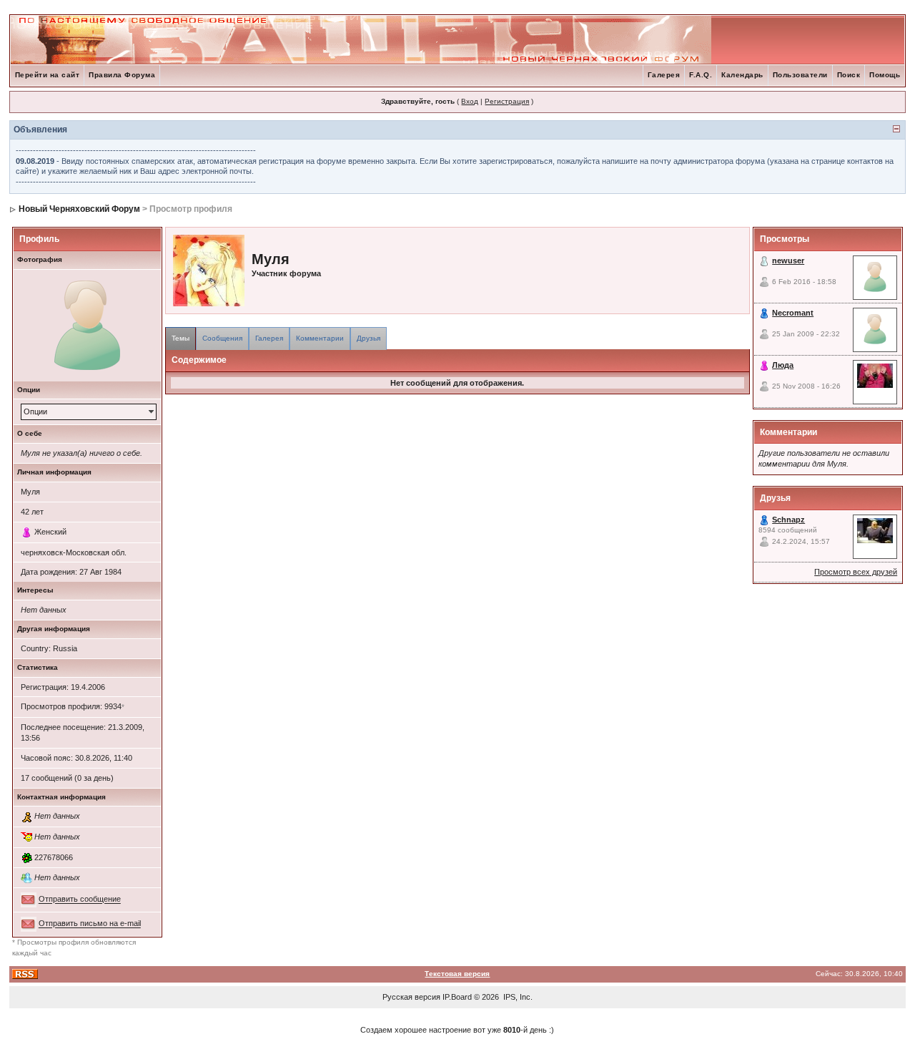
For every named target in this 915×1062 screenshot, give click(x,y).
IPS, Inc (516, 997)
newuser (788, 260)
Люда (782, 365)
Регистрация (507, 101)
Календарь (742, 75)
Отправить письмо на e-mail (90, 924)
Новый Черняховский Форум (79, 209)
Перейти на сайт (47, 75)
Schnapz (788, 519)
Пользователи (800, 75)
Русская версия (411, 997)
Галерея (664, 75)
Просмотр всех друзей (855, 571)
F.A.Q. (700, 75)
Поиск (849, 75)
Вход (469, 101)
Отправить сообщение (80, 899)
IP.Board (457, 997)
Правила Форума (122, 75)
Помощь (884, 75)
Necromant (792, 312)
